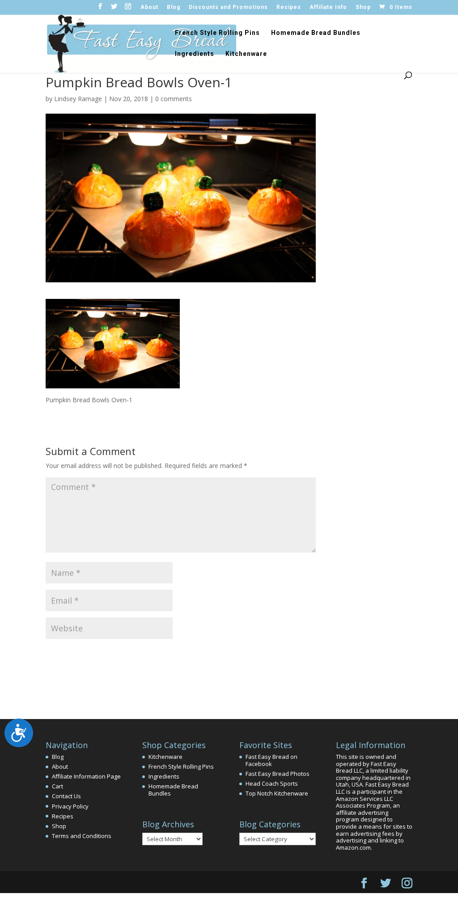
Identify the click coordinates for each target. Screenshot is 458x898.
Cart (57, 786)
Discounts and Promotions (228, 7)
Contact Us (66, 796)
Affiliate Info (328, 7)
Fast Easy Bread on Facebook (271, 760)
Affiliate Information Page (86, 776)
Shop (363, 7)
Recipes (288, 7)
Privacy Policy (70, 806)
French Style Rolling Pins (217, 33)
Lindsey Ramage (78, 98)
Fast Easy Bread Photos (278, 774)
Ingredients (194, 54)
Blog (173, 7)
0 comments (173, 98)
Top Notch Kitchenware (277, 793)
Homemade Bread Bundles (315, 33)
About (149, 7)
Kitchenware (246, 54)
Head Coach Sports (272, 783)
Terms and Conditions (81, 836)
